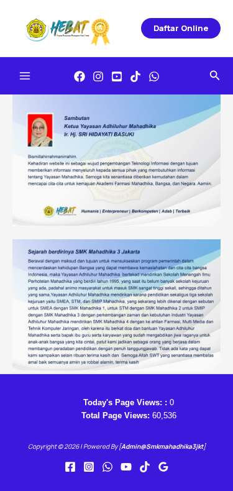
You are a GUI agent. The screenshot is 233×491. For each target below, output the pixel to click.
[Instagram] (98, 76)
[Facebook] (79, 76)
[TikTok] (135, 76)
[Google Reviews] (163, 466)
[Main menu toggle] (24, 76)
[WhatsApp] (154, 76)
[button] (181, 28)
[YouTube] (116, 76)
